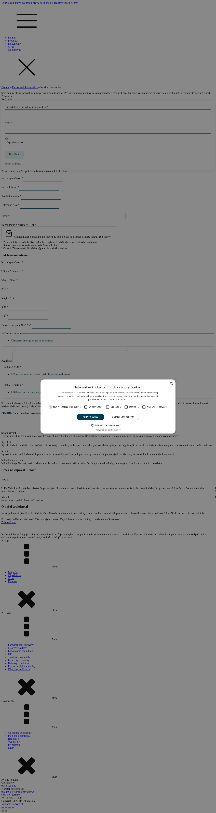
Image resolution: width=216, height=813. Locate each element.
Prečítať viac (122, 399)
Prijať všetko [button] (91, 416)
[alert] (108, 406)
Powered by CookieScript (108, 430)
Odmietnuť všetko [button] (123, 416)
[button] (108, 425)
